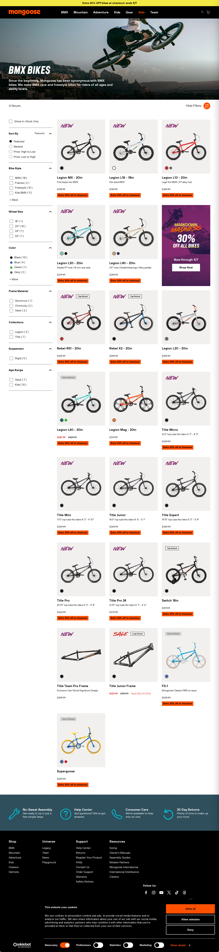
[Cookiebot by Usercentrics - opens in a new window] (22, 945)
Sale (141, 12)
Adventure (101, 12)
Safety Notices (84, 881)
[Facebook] (146, 893)
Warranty (81, 877)
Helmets (14, 872)
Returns (80, 853)
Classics (13, 867)
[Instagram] (154, 893)
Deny (190, 929)
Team (154, 12)
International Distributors (124, 872)
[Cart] (208, 12)
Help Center (83, 848)
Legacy (46, 848)
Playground (49, 862)
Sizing (113, 848)
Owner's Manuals (120, 853)
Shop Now (186, 267)
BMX (64, 12)
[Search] (202, 12)
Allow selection (190, 919)
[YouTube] (161, 893)
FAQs (79, 862)
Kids (117, 12)
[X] (169, 893)
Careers (114, 877)
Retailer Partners (119, 862)
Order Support (84, 872)
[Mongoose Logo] (25, 12)
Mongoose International (124, 867)
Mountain (81, 12)
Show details (178, 945)
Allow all (190, 908)
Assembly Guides (120, 857)
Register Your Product (89, 857)
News (45, 857)
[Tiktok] (177, 893)
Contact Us (82, 867)
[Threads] (184, 893)
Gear (129, 12)
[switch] (98, 945)
